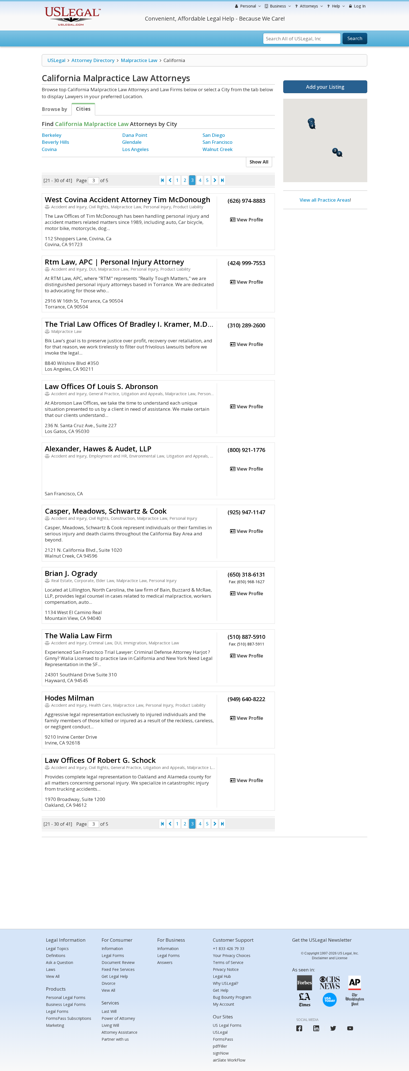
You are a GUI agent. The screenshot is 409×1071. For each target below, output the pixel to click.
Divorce (108, 983)
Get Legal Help (115, 976)
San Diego (214, 135)
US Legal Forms (227, 1025)
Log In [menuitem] (359, 6)
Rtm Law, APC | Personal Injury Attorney (114, 262)
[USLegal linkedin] (316, 1028)
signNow (221, 1053)
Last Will (109, 1011)
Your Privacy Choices (231, 955)
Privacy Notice (226, 969)
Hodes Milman (69, 698)
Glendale (132, 142)
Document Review (118, 962)
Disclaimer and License (330, 958)
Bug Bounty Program (232, 997)
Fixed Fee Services (118, 969)
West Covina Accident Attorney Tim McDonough (127, 199)
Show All (259, 162)
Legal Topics (57, 948)
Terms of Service (228, 962)
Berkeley (51, 135)
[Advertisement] (325, 249)
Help (335, 6)
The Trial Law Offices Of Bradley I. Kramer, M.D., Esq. (136, 324)
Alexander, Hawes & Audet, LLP (98, 449)
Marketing (55, 1025)
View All (53, 976)
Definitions (55, 955)
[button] (339, 154)
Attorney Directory (93, 60)
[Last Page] (222, 180)
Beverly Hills (55, 142)
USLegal (56, 60)
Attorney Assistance (119, 1032)
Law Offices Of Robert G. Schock (100, 760)
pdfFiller (220, 1046)
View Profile (249, 219)
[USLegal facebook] (299, 1028)
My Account (223, 1004)
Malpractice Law (139, 60)
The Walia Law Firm (78, 635)
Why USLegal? (225, 983)
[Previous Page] (169, 180)
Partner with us (115, 1039)
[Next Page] (214, 180)
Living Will (110, 1025)
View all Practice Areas (325, 200)
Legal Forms (57, 1011)
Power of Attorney (118, 1018)
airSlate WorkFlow (229, 1060)
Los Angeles (135, 149)
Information (112, 948)
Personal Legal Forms (65, 997)
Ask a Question (59, 962)
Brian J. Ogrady (71, 573)
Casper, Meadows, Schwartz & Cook (106, 511)
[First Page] (162, 180)
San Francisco (218, 142)
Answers (165, 962)
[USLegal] (72, 7)
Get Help (220, 990)
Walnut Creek (218, 149)
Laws (50, 969)
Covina (49, 149)
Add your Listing (325, 86)
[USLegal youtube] (350, 1028)
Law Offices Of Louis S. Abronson (101, 386)
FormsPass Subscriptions (68, 1018)
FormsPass (223, 1039)
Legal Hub (222, 976)
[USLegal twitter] (333, 1028)
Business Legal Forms (66, 1004)
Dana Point (134, 135)
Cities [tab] (83, 109)
